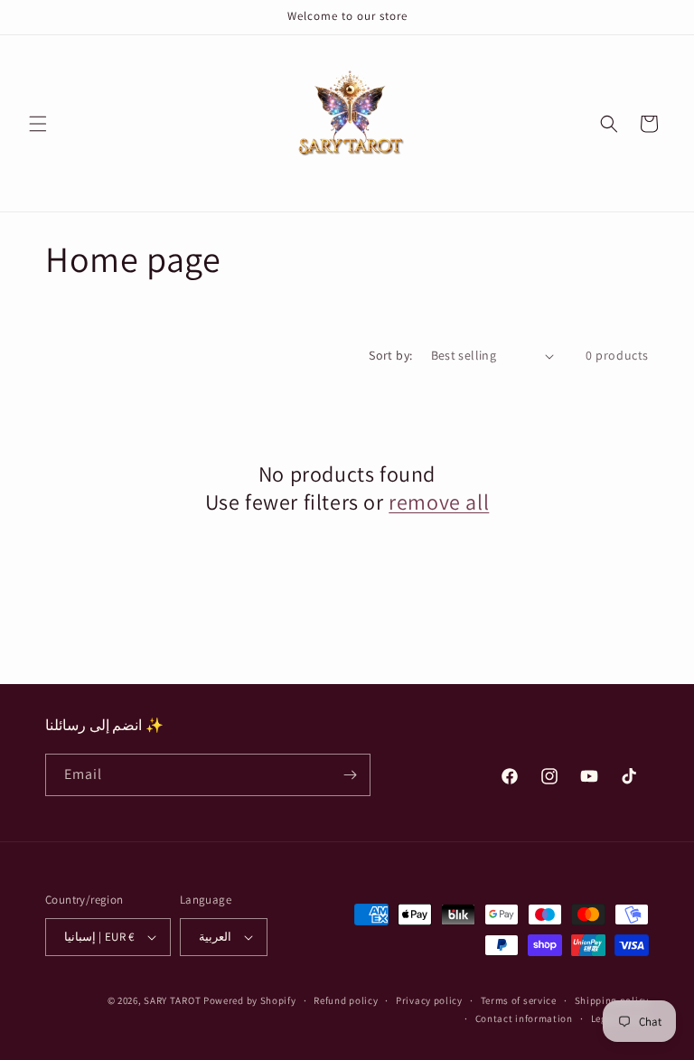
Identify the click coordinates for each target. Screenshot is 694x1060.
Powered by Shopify (249, 1000)
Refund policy (346, 1000)
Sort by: (390, 355)
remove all (439, 502)
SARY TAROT (172, 1000)
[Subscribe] (350, 775)
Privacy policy (429, 1000)
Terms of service (519, 1000)
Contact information (524, 1018)
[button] (38, 124)
